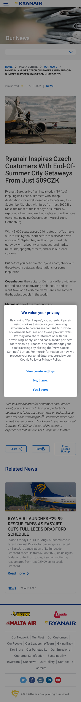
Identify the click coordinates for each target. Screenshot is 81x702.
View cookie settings (40, 371)
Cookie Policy (29, 359)
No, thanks (40, 380)
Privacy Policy (51, 359)
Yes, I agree (41, 389)
